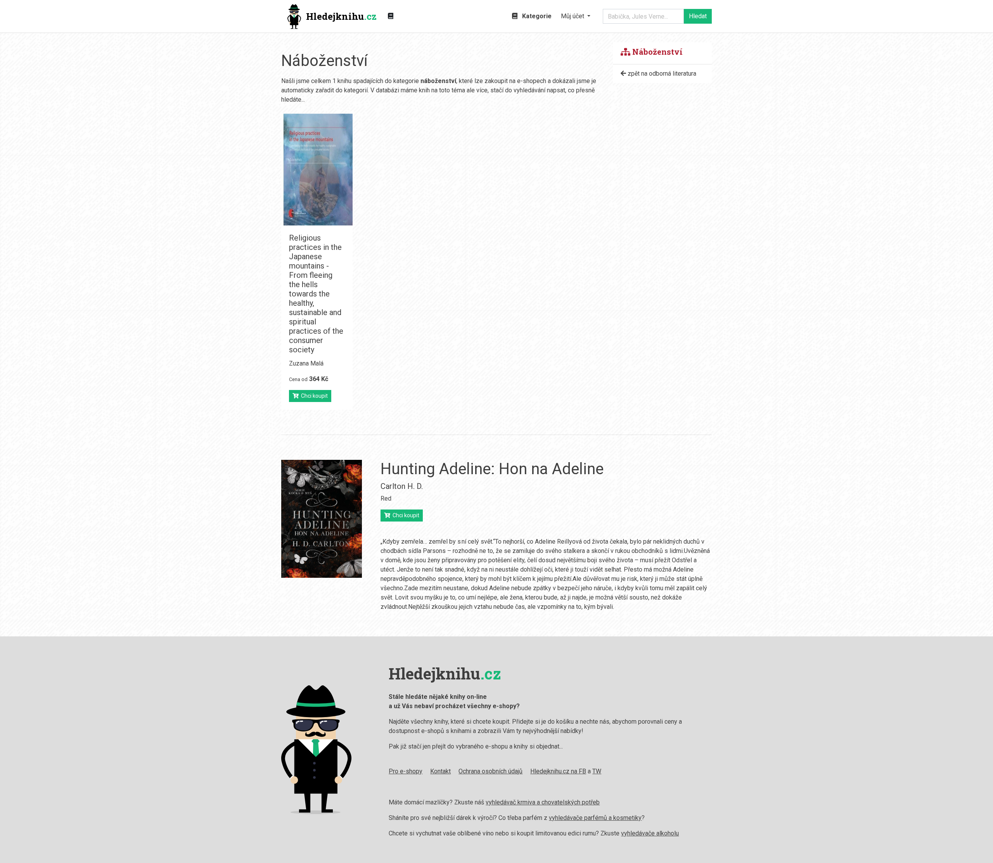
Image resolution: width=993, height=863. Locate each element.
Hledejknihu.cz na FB (558, 771)
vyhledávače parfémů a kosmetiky (595, 817)
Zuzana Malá (306, 363)
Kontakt (440, 771)
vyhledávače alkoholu (650, 833)
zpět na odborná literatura (661, 73)
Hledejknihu (341, 16)
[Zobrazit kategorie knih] (390, 16)
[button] (575, 16)
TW (596, 771)
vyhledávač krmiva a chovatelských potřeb (543, 802)
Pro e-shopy (405, 771)
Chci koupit (313, 396)
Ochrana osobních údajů (490, 771)
